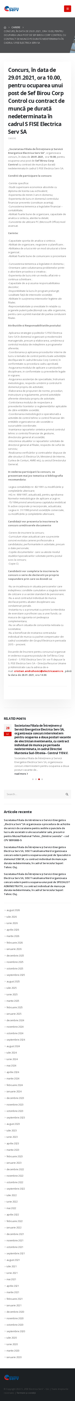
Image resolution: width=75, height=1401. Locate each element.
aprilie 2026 (13, 941)
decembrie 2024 (15, 1032)
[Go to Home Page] (5, 27)
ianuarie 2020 (14, 1368)
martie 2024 (13, 1090)
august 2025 (13, 993)
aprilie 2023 (13, 1155)
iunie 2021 (12, 1284)
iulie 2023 (12, 1142)
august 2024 (13, 1058)
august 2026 (13, 922)
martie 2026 (13, 948)
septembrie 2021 (16, 1265)
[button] (67, 8)
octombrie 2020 (15, 1336)
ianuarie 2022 (14, 1239)
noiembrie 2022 (15, 1187)
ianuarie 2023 (14, 1174)
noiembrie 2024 (15, 1038)
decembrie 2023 (15, 1109)
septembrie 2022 (16, 1200)
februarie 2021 (15, 1310)
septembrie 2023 (16, 1129)
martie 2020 (13, 1362)
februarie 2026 (15, 954)
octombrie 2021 (15, 1258)
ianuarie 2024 (14, 1103)
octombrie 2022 (15, 1194)
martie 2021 (13, 1304)
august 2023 (13, 1135)
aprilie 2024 (13, 1084)
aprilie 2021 (13, 1297)
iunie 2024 (12, 1071)
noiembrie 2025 (15, 973)
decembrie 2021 (15, 1246)
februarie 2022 (15, 1233)
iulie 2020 (12, 1349)
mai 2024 (11, 1077)
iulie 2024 (12, 1064)
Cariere (12, 138)
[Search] (67, 805)
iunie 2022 (12, 1213)
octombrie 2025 (15, 980)
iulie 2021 (12, 1278)
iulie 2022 (12, 1207)
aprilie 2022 (13, 1226)
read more (20, 785)
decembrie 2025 (15, 967)
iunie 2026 (12, 935)
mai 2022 (11, 1220)
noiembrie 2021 (15, 1252)
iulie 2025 (12, 999)
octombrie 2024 (15, 1045)
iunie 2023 (12, 1148)
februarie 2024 (15, 1097)
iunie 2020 (12, 1356)
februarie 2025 (15, 1019)
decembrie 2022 (15, 1181)
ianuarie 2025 (14, 1025)
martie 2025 (13, 1012)
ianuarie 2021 (14, 1317)
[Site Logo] (11, 9)
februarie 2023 (15, 1168)
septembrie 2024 (16, 1051)
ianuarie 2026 (14, 960)
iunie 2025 (12, 1006)
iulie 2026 (12, 928)
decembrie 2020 (15, 1323)
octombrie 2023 (15, 1122)
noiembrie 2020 (15, 1330)
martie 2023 (13, 1161)
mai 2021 (11, 1291)
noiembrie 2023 (15, 1116)
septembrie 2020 (16, 1343)
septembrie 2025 (16, 986)
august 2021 (13, 1271)
